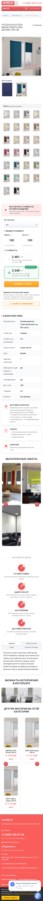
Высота (26, 235)
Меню (6, 9)
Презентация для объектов (27, 879)
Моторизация (9, 220)
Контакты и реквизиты (9, 879)
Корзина (36, 9)
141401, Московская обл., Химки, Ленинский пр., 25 (20, 868)
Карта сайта (5, 884)
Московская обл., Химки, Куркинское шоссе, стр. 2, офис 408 (20, 858)
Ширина (8, 235)
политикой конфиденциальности (29, 894)
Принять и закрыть (10, 897)
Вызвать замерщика (22, 304)
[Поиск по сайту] (26, 8)
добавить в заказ (22, 284)
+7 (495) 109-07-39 (31, 3)
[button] (6, 504)
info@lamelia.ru (9, 846)
